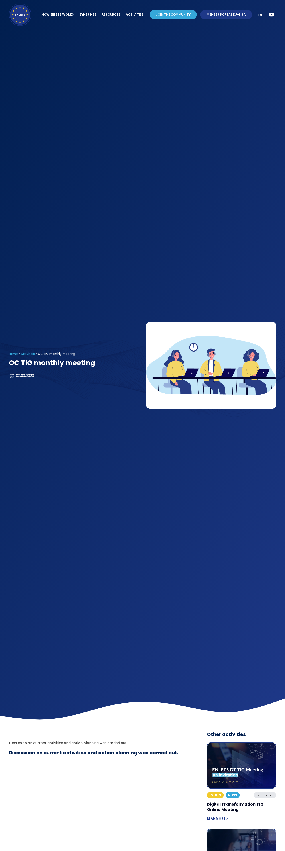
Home (13, 354)
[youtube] (271, 14)
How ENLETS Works (58, 14)
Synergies (87, 14)
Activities (135, 14)
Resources (111, 14)
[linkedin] (260, 14)
